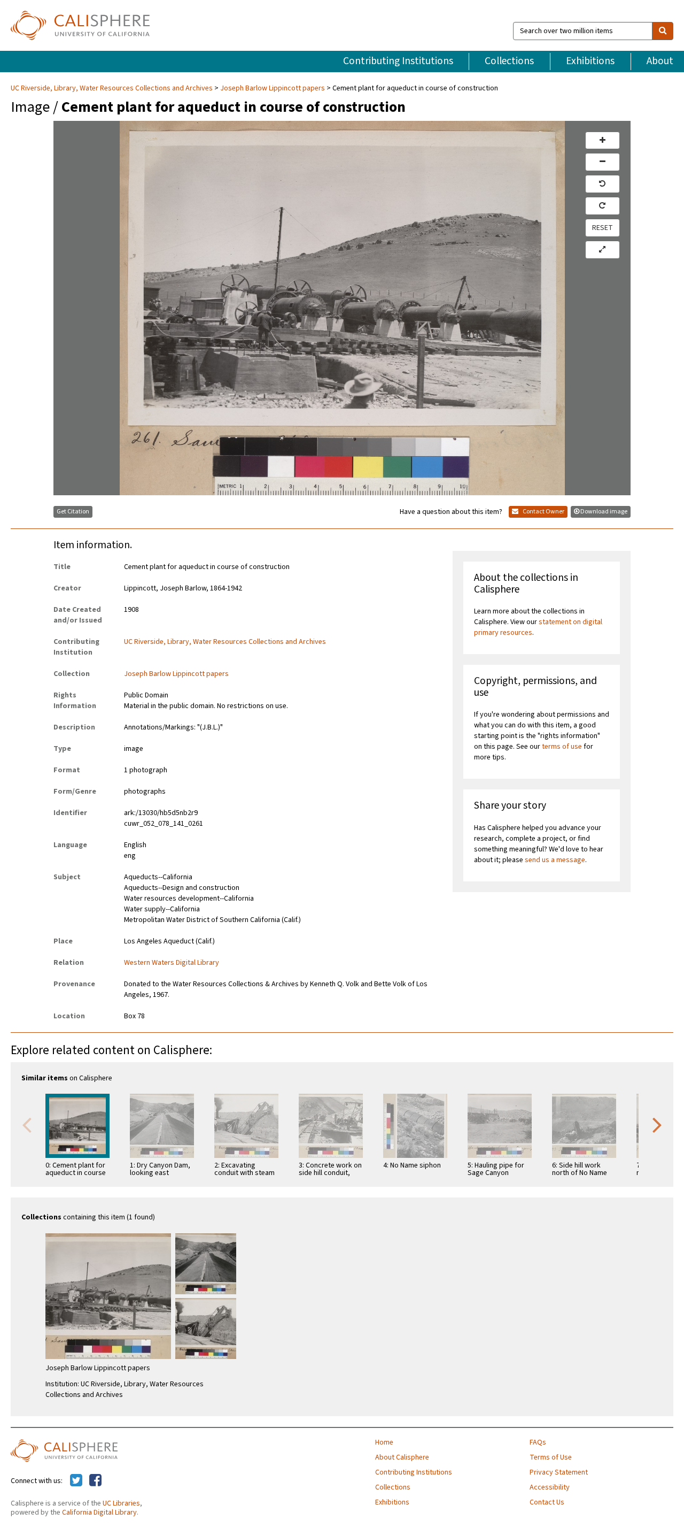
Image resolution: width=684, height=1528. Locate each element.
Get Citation (73, 511)
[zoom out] (602, 162)
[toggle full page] (602, 250)
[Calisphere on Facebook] (95, 1481)
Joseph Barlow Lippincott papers (272, 88)
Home (384, 1442)
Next (657, 1124)
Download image (603, 511)
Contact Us (547, 1502)
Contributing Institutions (398, 60)
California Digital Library (99, 1512)
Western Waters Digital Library (171, 962)
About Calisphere (402, 1457)
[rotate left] (602, 184)
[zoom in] (602, 141)
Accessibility (550, 1487)
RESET (602, 227)
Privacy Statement (559, 1472)
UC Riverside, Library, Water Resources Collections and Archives (112, 88)
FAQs (538, 1442)
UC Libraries (121, 1503)
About (660, 60)
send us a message (555, 860)
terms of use (562, 746)
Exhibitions (590, 60)
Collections (509, 60)
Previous (26, 1124)
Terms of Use (551, 1457)
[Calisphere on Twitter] (76, 1481)
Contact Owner (543, 511)
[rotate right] (602, 206)
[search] (662, 31)
